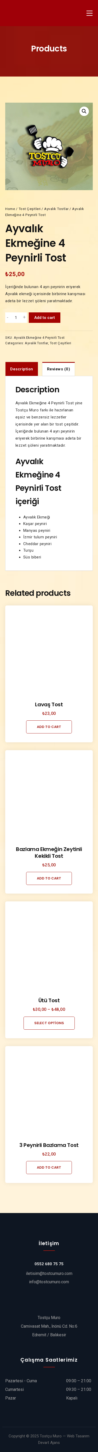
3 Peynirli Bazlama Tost (49, 1145)
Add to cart (44, 317)
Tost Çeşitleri (30, 209)
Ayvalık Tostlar (56, 209)
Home (10, 209)
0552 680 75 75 (49, 1264)
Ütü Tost (49, 1000)
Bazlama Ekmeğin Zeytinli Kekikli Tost (49, 852)
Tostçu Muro (51, 1436)
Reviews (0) (58, 369)
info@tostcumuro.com (49, 1281)
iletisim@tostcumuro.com (49, 1273)
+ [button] (24, 317)
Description (21, 369)
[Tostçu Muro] (18, 13)
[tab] (21, 369)
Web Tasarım (78, 1436)
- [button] (8, 317)
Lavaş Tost (49, 704)
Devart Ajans (49, 1442)
